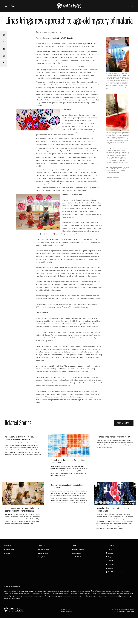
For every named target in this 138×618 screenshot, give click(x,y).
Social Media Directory (115, 572)
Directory (7, 553)
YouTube (110, 564)
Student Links (76, 553)
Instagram (111, 553)
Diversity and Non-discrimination (12, 586)
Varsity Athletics (43, 553)
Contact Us (7, 545)
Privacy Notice (130, 611)
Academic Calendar (78, 549)
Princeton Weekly (63, 38)
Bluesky (110, 568)
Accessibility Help (9, 549)
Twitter (110, 549)
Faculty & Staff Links (78, 557)
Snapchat (111, 557)
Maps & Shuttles (43, 549)
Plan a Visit (41, 545)
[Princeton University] (13, 610)
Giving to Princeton (44, 557)
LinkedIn (110, 560)
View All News (123, 423)
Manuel (92, 44)
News (13, 6)
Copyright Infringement (119, 611)
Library (74, 545)
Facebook (111, 545)
